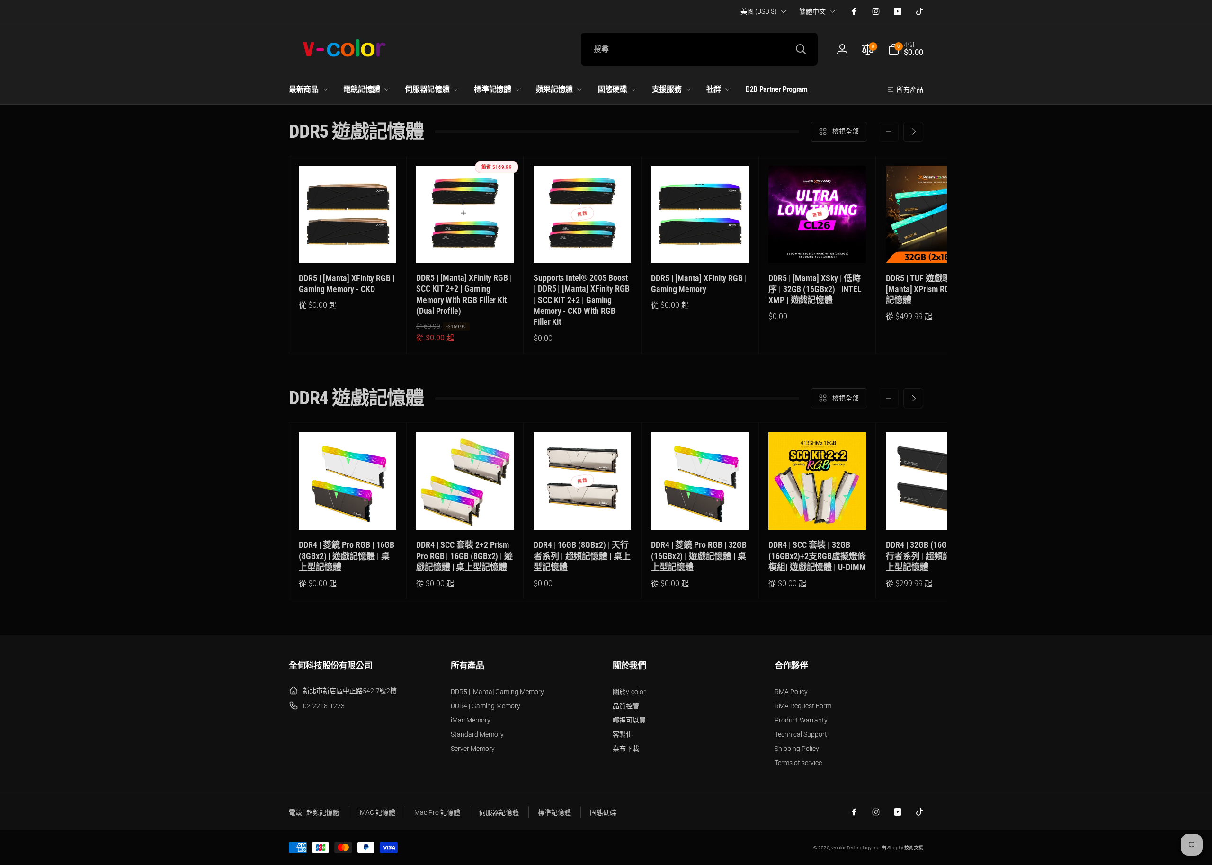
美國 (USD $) (758, 11)
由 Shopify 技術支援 (902, 847)
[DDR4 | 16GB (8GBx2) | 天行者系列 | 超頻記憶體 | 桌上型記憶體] (582, 512)
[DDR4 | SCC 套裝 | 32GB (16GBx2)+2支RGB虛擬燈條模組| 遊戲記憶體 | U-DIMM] (817, 512)
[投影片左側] (889, 132)
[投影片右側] (913, 132)
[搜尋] (801, 49)
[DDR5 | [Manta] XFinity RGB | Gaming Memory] (700, 245)
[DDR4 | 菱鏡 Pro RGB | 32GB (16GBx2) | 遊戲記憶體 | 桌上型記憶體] (700, 512)
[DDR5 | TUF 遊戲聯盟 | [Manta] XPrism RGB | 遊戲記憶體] (935, 245)
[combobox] (699, 49)
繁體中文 (812, 11)
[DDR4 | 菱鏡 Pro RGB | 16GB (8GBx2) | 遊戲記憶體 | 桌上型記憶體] (348, 512)
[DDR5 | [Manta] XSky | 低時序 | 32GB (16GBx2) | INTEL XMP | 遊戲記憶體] (817, 245)
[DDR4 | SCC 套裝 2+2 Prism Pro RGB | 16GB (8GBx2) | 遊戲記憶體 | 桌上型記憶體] (465, 512)
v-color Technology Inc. (855, 847)
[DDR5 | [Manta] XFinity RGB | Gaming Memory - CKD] (348, 245)
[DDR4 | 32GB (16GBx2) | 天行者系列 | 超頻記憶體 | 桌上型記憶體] (935, 512)
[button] (905, 49)
